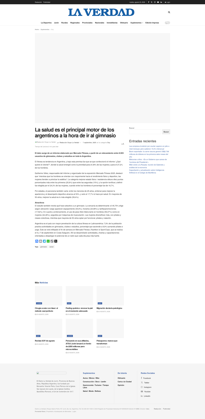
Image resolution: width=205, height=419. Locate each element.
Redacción (38, 2)
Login (168, 2)
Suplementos (135, 22)
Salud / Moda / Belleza (92, 391)
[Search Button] (169, 12)
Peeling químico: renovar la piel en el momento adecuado (79, 309)
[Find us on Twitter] (151, 2)
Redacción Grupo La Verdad (69, 142)
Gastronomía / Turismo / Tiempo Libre (96, 386)
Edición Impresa (152, 22)
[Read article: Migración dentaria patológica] (110, 296)
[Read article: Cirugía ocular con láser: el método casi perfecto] (48, 296)
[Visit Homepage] (101, 12)
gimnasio (43, 247)
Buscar (131, 128)
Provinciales (87, 22)
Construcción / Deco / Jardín (94, 381)
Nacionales (99, 22)
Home (37, 29)
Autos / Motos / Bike (91, 378)
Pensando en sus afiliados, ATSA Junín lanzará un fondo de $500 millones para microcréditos (78, 345)
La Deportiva (46, 22)
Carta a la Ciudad (125, 381)
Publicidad (46, 2)
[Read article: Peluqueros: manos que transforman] (110, 328)
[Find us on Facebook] (148, 2)
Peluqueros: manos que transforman (107, 342)
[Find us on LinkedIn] (161, 2)
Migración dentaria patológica (109, 308)
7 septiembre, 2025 (89, 142)
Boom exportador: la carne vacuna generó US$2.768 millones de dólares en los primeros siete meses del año (149, 154)
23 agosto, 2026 (42, 314)
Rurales (64, 22)
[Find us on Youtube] (158, 2)
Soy (52, 29)
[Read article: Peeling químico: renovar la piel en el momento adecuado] (79, 296)
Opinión (121, 385)
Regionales (75, 22)
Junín (56, 22)
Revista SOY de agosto (45, 340)
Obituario (124, 22)
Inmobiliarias (112, 22)
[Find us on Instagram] (155, 2)
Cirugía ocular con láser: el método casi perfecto (46, 309)
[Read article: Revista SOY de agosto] (48, 328)
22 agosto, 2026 (73, 353)
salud (52, 247)
